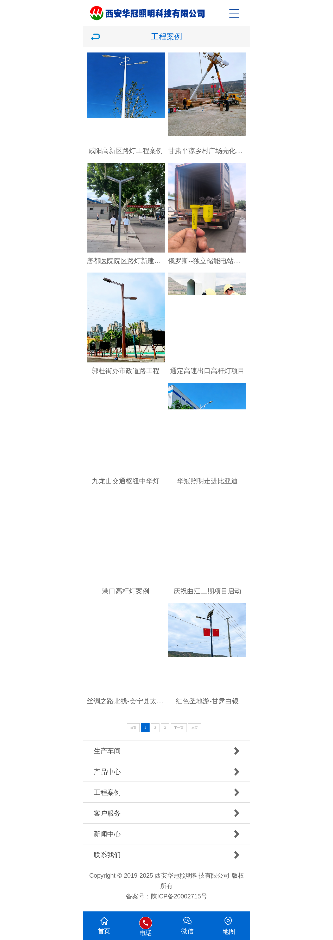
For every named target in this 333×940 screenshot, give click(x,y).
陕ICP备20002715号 (179, 896)
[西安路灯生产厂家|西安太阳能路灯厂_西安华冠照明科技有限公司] (169, 10)
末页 (194, 728)
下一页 (178, 728)
